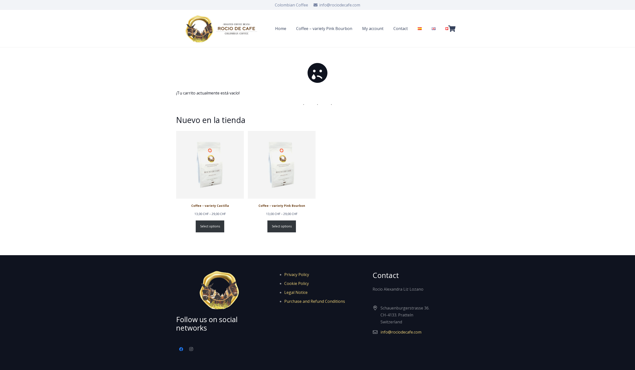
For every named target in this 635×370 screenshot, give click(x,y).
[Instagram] (191, 349)
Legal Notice (296, 292)
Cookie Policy (296, 283)
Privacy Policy (296, 274)
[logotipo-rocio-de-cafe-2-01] (222, 28)
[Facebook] (181, 349)
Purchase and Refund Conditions (314, 301)
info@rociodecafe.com (401, 332)
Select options (210, 226)
